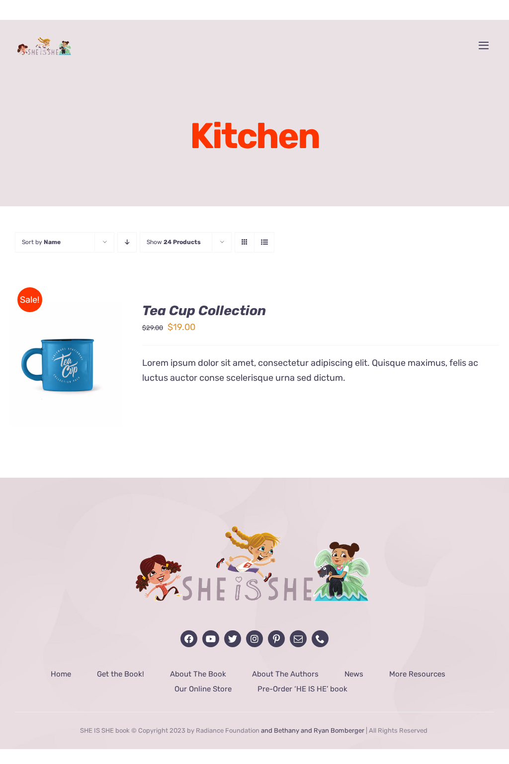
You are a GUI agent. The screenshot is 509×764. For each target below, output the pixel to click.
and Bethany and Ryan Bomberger (312, 730)
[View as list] (264, 242)
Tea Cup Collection (204, 311)
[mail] (298, 638)
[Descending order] (127, 242)
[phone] (320, 638)
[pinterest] (276, 638)
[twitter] (232, 638)
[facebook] (188, 638)
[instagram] (254, 638)
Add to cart (58, 365)
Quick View (66, 377)
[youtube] (210, 638)
